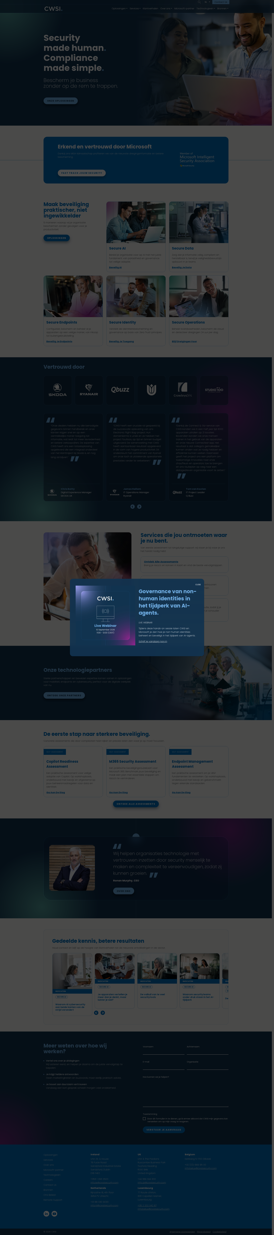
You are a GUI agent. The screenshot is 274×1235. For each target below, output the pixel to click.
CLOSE (198, 584)
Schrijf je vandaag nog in (153, 641)
